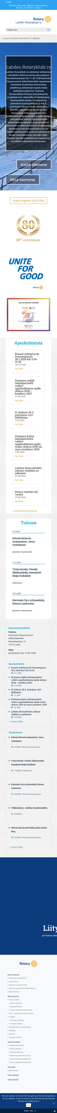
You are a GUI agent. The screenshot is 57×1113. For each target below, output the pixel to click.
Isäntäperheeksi (16, 1006)
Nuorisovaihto (41, 5)
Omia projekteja (16, 1024)
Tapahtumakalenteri (16, 1045)
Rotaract (19, 8)
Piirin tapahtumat (16, 1052)
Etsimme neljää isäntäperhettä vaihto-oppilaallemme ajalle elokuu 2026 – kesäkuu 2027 (28, 387)
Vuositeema (13, 981)
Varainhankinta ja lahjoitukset (20, 1027)
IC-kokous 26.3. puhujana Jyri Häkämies (24, 414)
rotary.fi (6, 38)
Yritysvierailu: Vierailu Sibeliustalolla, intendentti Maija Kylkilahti (26, 572)
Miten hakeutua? (16, 1003)
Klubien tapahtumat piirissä (20, 1055)
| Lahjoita (37, 8)
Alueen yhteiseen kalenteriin (20, 1062)
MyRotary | (31, 5)
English (8, 2)
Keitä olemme (34, 164)
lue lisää (19, 368)
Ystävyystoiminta (15, 1037)
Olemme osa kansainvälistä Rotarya (22, 988)
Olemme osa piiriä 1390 (18, 985)
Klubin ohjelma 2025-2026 (28, 200)
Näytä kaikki (17, 721)
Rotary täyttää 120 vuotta (26, 493)
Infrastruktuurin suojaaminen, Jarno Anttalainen (23, 541)
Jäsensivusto (13, 1070)
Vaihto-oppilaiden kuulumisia (21, 1010)
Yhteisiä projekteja (17, 1020)
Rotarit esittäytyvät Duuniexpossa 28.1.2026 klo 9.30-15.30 (27, 357)
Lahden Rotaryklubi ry (21, 38)
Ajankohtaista (14, 1042)
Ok (28, 1105)
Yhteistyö (12, 1030)
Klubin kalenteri (16, 1049)
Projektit (12, 1017)
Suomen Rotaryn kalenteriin (20, 1059)
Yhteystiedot (13, 1079)
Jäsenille (11, 1067)
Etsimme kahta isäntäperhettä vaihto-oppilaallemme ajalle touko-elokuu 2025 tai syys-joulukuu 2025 (28, 442)
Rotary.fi (12, 5)
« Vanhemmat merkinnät (24, 510)
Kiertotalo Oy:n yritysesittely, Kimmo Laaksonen (28, 601)
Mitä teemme (22, 179)
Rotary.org (21, 5)
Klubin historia (14, 992)
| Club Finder (28, 8)
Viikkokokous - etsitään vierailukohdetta (29, 807)
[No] (53, 1103)
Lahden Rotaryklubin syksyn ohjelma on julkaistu (28, 470)
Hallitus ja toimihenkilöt (17, 978)
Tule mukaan (13, 1075)
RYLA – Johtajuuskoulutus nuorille (21, 1013)
